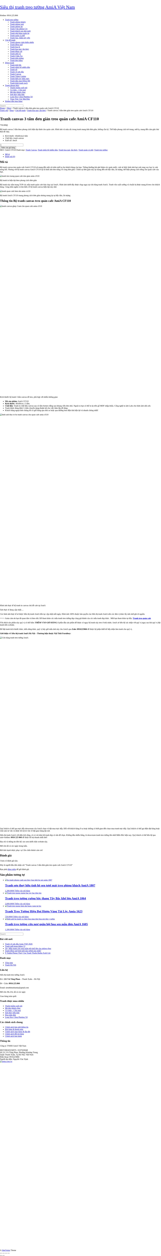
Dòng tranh (9, 63)
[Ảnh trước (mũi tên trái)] (1, 1255)
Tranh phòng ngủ (17, 24)
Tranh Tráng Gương (18, 76)
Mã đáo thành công (17, 92)
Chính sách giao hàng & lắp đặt (17, 1032)
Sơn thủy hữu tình (17, 94)
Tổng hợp (9, 963)
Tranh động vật (16, 51)
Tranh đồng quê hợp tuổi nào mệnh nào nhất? (23, 951)
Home (2, 108)
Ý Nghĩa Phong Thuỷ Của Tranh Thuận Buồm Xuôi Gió (27, 953)
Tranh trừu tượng (17, 58)
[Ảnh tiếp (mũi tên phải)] (4, 1255)
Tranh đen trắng (16, 60)
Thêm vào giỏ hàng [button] (22, 891)
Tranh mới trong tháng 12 (15, 946)
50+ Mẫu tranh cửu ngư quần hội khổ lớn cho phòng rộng (28, 948)
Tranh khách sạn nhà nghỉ (20, 31)
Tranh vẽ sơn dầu (17, 72)
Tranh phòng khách (18, 22)
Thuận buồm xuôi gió (18, 88)
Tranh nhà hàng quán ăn (19, 33)
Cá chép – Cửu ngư (18, 90)
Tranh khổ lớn (15, 65)
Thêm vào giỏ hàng (8, 148)
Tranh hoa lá (15, 47)
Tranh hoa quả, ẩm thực (19, 49)
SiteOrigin (6, 1250)
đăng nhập (12, 869)
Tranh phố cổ (15, 54)
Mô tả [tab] (7, 154)
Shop (9, 108)
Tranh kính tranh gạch (19, 83)
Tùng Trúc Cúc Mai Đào (20, 99)
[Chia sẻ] (6, 1253)
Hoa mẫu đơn (10, 1015)
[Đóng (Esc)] (9, 1253)
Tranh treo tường (11, 20)
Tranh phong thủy (12, 85)
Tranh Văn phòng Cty (19, 29)
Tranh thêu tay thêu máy (19, 79)
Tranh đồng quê (16, 45)
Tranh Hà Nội (10, 965)
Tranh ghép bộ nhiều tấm (20, 67)
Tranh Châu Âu (16, 56)
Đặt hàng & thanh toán (14, 1029)
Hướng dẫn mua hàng (13, 101)
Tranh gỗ (13, 69)
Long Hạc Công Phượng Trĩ (21, 97)
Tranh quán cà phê (17, 35)
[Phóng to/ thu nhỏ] (1, 1253)
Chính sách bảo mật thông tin (16, 1027)
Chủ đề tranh (10, 40)
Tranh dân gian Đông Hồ (20, 81)
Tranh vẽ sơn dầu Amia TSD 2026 (18, 944)
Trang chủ (4, 110)
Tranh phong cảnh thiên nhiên (22, 42)
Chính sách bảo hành (13, 1036)
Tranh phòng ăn (16, 26)
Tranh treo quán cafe (142, 618)
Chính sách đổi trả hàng (14, 1034)
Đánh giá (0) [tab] (10, 156)
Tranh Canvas (15, 74)
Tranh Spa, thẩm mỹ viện (20, 38)
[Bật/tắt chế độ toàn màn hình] (4, 1253)
